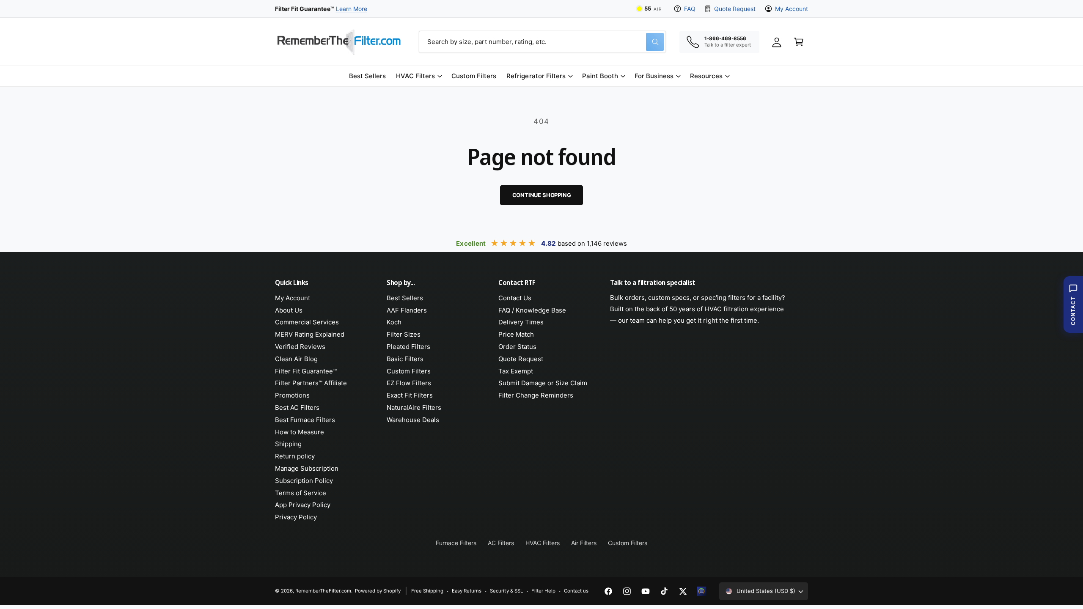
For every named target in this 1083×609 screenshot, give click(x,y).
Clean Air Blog (296, 359)
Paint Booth (600, 76)
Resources (706, 76)
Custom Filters (409, 371)
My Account (791, 8)
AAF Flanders (407, 310)
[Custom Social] (701, 591)
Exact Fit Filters (410, 395)
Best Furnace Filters (305, 420)
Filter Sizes (404, 334)
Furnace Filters (456, 542)
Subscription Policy (304, 481)
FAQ (689, 8)
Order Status (517, 347)
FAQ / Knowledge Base (532, 310)
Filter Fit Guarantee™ (306, 371)
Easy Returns (466, 591)
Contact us (576, 591)
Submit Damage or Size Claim (542, 383)
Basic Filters (405, 359)
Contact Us (514, 298)
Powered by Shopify (378, 591)
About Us (288, 310)
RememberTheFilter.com (323, 591)
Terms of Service (300, 493)
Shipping (288, 444)
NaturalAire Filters (414, 407)
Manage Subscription (306, 468)
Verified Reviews (300, 347)
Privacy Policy (296, 517)
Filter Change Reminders (535, 395)
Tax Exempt (515, 371)
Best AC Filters (297, 407)
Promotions (292, 395)
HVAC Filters (415, 76)
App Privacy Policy (302, 505)
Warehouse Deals (413, 420)
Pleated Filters (408, 347)
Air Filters (583, 542)
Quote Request (734, 8)
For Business (654, 76)
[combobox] (542, 42)
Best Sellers (405, 298)
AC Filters (501, 542)
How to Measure (299, 432)
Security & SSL (506, 591)
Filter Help (543, 591)
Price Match (516, 334)
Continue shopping (541, 195)
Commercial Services (307, 322)
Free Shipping (427, 591)
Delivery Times (521, 322)
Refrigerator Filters (535, 76)
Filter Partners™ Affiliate (311, 383)
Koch (394, 322)
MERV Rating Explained (309, 334)
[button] (418, 76)
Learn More (351, 8)
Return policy (295, 456)
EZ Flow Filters (409, 383)
